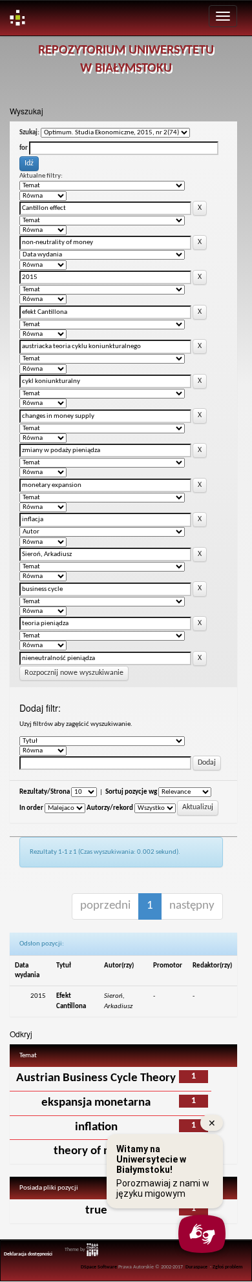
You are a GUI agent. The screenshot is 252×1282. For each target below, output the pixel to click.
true (96, 1210)
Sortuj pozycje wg (131, 792)
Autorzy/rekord (110, 808)
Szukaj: (29, 132)
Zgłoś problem (228, 1267)
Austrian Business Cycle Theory (96, 1078)
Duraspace (196, 1267)
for (23, 148)
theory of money (96, 1151)
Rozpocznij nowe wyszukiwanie (74, 673)
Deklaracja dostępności (28, 1254)
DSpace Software (99, 1267)
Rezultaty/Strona (44, 792)
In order (31, 808)
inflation (96, 1127)
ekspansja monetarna (96, 1103)
